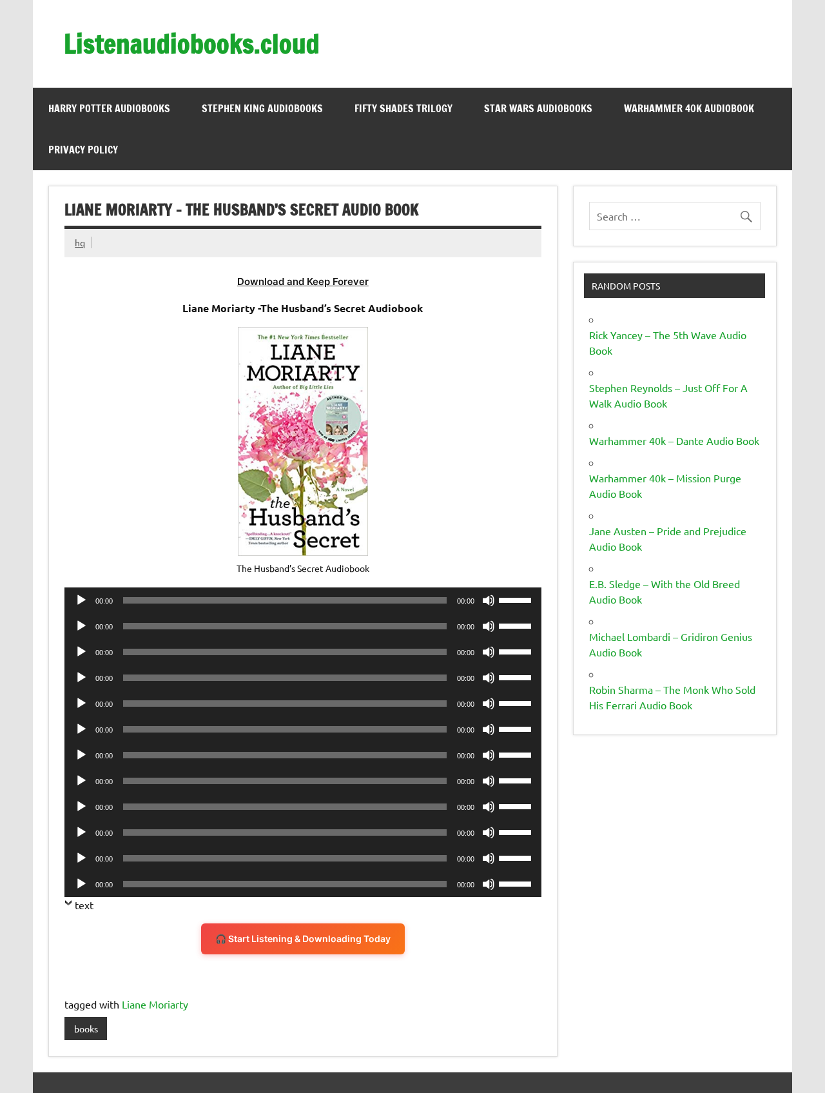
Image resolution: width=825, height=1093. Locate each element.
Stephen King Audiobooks (262, 108)
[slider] (517, 599)
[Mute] (488, 600)
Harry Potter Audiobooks (109, 108)
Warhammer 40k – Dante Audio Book (674, 440)
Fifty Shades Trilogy (403, 108)
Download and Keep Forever (303, 281)
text (84, 904)
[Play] (81, 600)
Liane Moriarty (155, 1004)
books (86, 1028)
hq (80, 242)
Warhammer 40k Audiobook (689, 108)
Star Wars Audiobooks (538, 108)
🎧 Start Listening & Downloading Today (303, 938)
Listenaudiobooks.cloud (192, 43)
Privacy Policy (83, 150)
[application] (302, 600)
